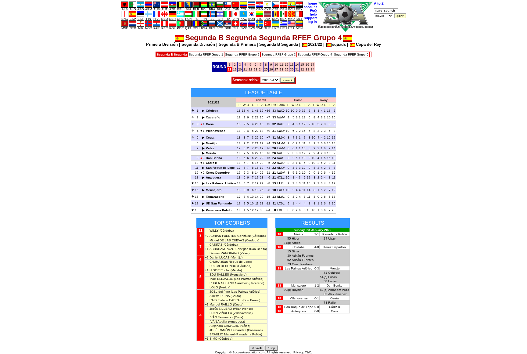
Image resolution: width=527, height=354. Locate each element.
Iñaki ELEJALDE (221, 278)
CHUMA (215, 261)
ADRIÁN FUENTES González (230, 235)
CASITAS (216, 244)
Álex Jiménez (337, 294)
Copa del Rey (368, 44)
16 (307, 64)
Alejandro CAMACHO (224, 325)
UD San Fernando (219, 203)
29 (287, 69)
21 (245, 69)
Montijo (211, 143)
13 (292, 64)
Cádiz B (211, 162)
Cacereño (213, 117)
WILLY (214, 230)
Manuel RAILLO (221, 304)
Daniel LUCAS (220, 257)
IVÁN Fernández (221, 317)
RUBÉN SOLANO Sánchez (229, 283)
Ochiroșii (334, 272)
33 (307, 69)
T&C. (308, 352)
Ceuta (210, 137)
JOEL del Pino (220, 291)
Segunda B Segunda (278, 44)
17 (312, 64)
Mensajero (213, 190)
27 (276, 69)
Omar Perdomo (302, 264)
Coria (210, 124)
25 (266, 69)
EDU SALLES (219, 274)
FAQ (313, 11)
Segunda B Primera (237, 44)
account (310, 7)
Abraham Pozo (338, 289)
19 (235, 69)
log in (312, 21)
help (313, 14)
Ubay (331, 238)
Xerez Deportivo (218, 172)
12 (287, 64)
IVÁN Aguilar (218, 321)
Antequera (213, 177)
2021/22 (315, 44)
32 (302, 69)
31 (297, 69)
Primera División (162, 44)
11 (281, 64)
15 (302, 64)
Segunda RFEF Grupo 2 (242, 54)
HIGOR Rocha (220, 270)
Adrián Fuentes (303, 255)
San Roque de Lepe (220, 167)
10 (276, 64)
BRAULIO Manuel (222, 334)
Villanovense (215, 130)
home (312, 3)
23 (255, 69)
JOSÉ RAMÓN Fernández (228, 330)
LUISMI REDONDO (223, 266)
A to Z (379, 3)
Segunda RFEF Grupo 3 (278, 54)
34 (312, 69)
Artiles (296, 242)
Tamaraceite (215, 196)
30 (292, 69)
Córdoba (212, 110)
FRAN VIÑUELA (221, 313)
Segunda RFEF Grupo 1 (206, 54)
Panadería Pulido (218, 210)
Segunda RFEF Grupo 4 (315, 54)
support (310, 18)
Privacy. (298, 352)
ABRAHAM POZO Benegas (229, 249)
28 (281, 69)
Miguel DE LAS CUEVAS (227, 240)
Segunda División (198, 44)
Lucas (332, 277)
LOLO (214, 287)
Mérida (211, 153)
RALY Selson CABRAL (226, 300)
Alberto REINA (220, 296)
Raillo (332, 302)
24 (261, 69)
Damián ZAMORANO (224, 253)
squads (339, 44)
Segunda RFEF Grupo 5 (351, 54)
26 (271, 69)
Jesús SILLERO (221, 308)
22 (250, 69)
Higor (295, 238)
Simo (295, 251)
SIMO (213, 338)
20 (240, 69)
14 (297, 64)
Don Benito (214, 158)
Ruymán (297, 289)
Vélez (210, 148)
